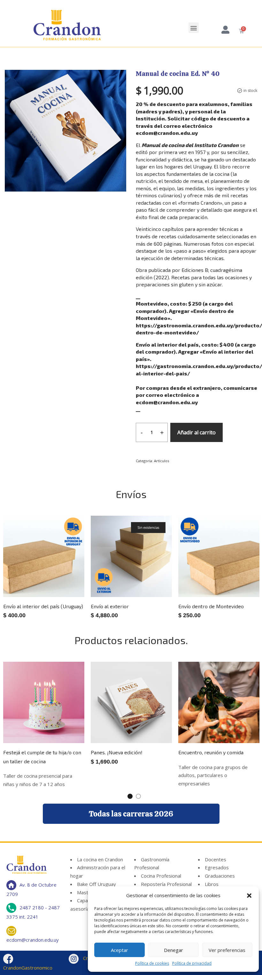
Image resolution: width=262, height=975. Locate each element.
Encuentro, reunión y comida (210, 752)
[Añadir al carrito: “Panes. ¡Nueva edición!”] (144, 724)
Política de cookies (152, 963)
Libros (212, 884)
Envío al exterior (110, 606)
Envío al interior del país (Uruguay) (43, 606)
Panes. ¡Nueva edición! (117, 752)
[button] (249, 895)
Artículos (161, 460)
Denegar (173, 950)
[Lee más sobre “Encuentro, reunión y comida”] (231, 724)
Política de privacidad (192, 963)
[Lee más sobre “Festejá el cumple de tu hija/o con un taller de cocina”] (56, 724)
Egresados (217, 867)
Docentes (215, 859)
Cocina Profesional (161, 876)
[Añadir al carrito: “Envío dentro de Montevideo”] (231, 578)
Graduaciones (220, 876)
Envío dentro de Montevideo (211, 606)
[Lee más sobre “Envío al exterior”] (144, 578)
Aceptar (119, 950)
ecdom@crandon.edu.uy (32, 940)
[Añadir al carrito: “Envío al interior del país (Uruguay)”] (56, 578)
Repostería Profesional (166, 884)
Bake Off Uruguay (96, 884)
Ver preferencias (227, 950)
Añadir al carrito (196, 432)
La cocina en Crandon (100, 859)
